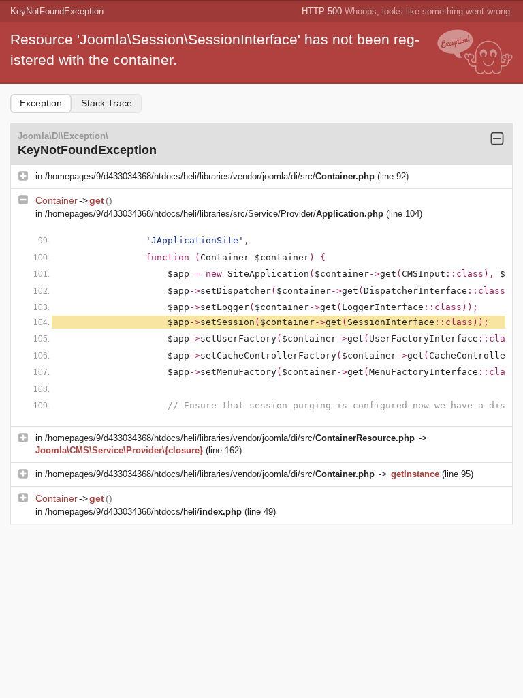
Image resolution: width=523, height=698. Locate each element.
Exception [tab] (41, 102)
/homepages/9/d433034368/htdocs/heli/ (143, 511)
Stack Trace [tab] (106, 102)
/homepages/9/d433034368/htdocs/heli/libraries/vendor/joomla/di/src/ (210, 176)
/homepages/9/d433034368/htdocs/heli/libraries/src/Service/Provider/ (214, 214)
